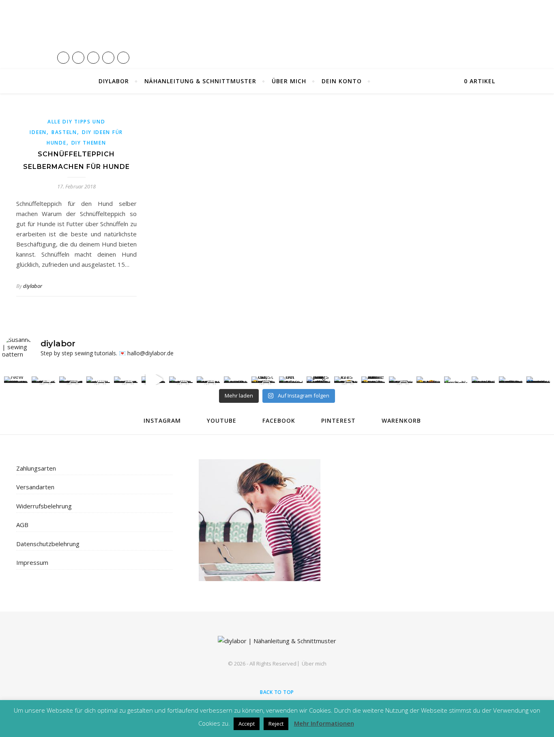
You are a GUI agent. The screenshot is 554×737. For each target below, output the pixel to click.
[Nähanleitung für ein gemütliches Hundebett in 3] (235, 379)
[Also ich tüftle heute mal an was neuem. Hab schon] (373, 379)
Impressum (32, 562)
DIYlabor (114, 81)
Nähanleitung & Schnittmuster (200, 81)
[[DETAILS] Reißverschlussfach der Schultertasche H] (483, 379)
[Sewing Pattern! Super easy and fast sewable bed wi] (208, 379)
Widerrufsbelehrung (44, 506)
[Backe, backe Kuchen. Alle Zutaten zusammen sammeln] (400, 379)
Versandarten (35, 487)
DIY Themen (88, 142)
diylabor (32, 286)
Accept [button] (246, 723)
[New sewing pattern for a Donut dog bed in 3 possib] (16, 379)
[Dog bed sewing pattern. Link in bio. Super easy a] (153, 379)
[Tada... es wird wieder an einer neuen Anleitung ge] (428, 379)
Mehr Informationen (324, 723)
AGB (22, 525)
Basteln (64, 132)
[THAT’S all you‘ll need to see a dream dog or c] (125, 379)
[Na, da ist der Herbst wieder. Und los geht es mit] (263, 379)
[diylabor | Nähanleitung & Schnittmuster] (277, 34)
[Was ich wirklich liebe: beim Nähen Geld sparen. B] (346, 379)
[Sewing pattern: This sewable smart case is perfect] (181, 379)
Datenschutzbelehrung (47, 544)
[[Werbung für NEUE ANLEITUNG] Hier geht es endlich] (538, 379)
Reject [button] (275, 723)
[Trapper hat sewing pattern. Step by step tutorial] (98, 379)
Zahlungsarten (36, 468)
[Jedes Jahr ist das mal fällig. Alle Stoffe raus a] (318, 379)
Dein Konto (342, 81)
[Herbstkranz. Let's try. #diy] (456, 379)
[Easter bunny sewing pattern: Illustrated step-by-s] (43, 379)
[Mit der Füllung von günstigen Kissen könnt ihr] (291, 379)
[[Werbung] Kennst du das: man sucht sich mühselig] (510, 379)
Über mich (289, 81)
